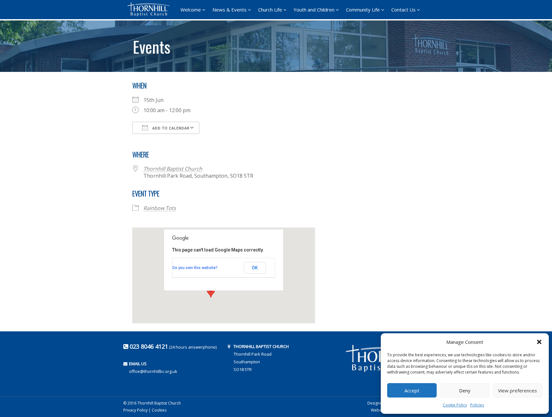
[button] (539, 342)
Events (151, 44)
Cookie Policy (455, 405)
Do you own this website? (195, 268)
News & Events (229, 9)
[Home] (150, 9)
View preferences (517, 390)
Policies (477, 405)
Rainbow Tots (159, 208)
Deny (465, 390)
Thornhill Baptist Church (172, 168)
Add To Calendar (170, 128)
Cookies (159, 410)
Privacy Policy (135, 410)
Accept (411, 390)
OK (255, 267)
